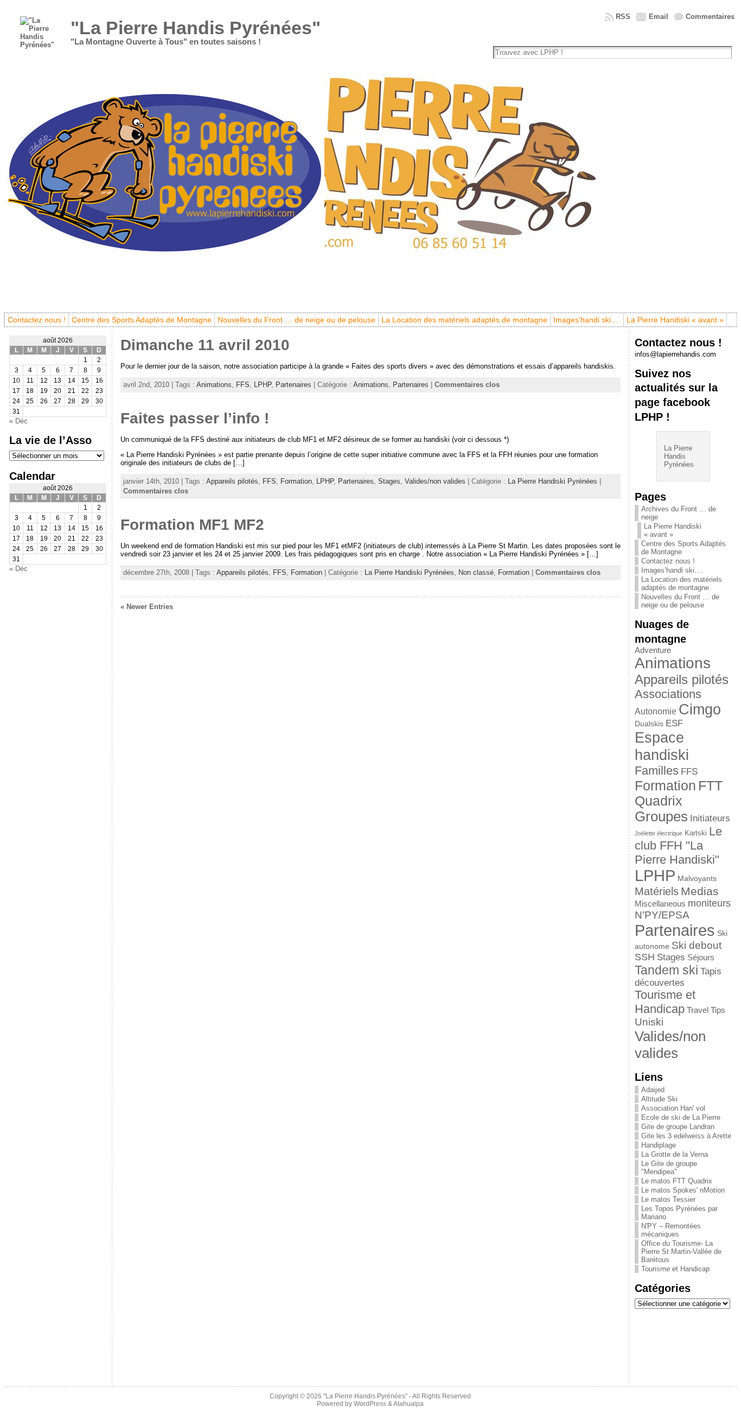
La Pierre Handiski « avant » (672, 530)
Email (658, 16)
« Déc (18, 421)
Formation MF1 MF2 (192, 524)
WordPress (370, 1404)
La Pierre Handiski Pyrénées (552, 481)
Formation (296, 481)
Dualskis (649, 723)
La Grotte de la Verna (674, 1154)
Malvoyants (697, 878)
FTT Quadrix (679, 793)
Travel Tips (706, 1010)
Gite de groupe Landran (677, 1127)
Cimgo (700, 709)
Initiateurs (710, 818)
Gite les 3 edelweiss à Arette (686, 1136)
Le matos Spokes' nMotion (683, 1190)
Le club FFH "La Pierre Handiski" (678, 845)
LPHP (262, 385)
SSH (645, 957)
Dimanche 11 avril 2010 (205, 345)
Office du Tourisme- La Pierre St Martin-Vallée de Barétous (681, 1251)
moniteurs (709, 903)
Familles (657, 770)
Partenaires (293, 385)
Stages (389, 481)
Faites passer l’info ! (194, 418)
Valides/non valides (435, 481)
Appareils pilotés (232, 481)
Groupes (661, 816)
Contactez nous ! (668, 561)
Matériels (657, 891)
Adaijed (653, 1090)
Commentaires (710, 16)
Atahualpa (408, 1404)
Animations (214, 385)
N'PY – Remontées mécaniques (671, 1230)
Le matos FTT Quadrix (676, 1181)
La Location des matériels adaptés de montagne (681, 583)
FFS (243, 385)
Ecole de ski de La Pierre (680, 1117)
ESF (674, 723)
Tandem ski (666, 970)
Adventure (653, 650)
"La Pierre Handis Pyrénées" (196, 27)
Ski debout (696, 945)
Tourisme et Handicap (665, 1002)
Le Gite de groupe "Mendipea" (669, 1167)
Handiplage (658, 1145)
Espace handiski (662, 746)
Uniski (649, 1022)
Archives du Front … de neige (678, 513)
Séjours (700, 957)
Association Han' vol (673, 1108)
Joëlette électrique (658, 833)
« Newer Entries (146, 607)
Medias (700, 891)
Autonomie (655, 711)
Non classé (476, 572)
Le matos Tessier (668, 1199)
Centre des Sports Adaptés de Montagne (683, 548)
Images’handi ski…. (672, 570)
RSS (623, 16)
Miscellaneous (660, 903)
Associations (668, 694)
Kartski (696, 833)
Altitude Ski (659, 1099)
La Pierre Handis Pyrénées (679, 456)
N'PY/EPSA (662, 915)
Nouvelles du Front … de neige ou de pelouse (680, 601)
